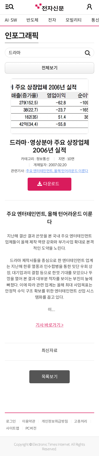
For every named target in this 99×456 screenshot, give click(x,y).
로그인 (11, 421)
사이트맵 (12, 428)
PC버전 (31, 428)
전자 (52, 20)
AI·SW (11, 20)
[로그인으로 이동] (89, 7)
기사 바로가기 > (49, 325)
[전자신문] (49, 6)
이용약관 (28, 421)
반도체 (32, 20)
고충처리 (80, 421)
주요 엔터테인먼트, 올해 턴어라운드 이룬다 (57, 171)
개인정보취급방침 (55, 421)
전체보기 (50, 68)
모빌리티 (74, 20)
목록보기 (50, 376)
